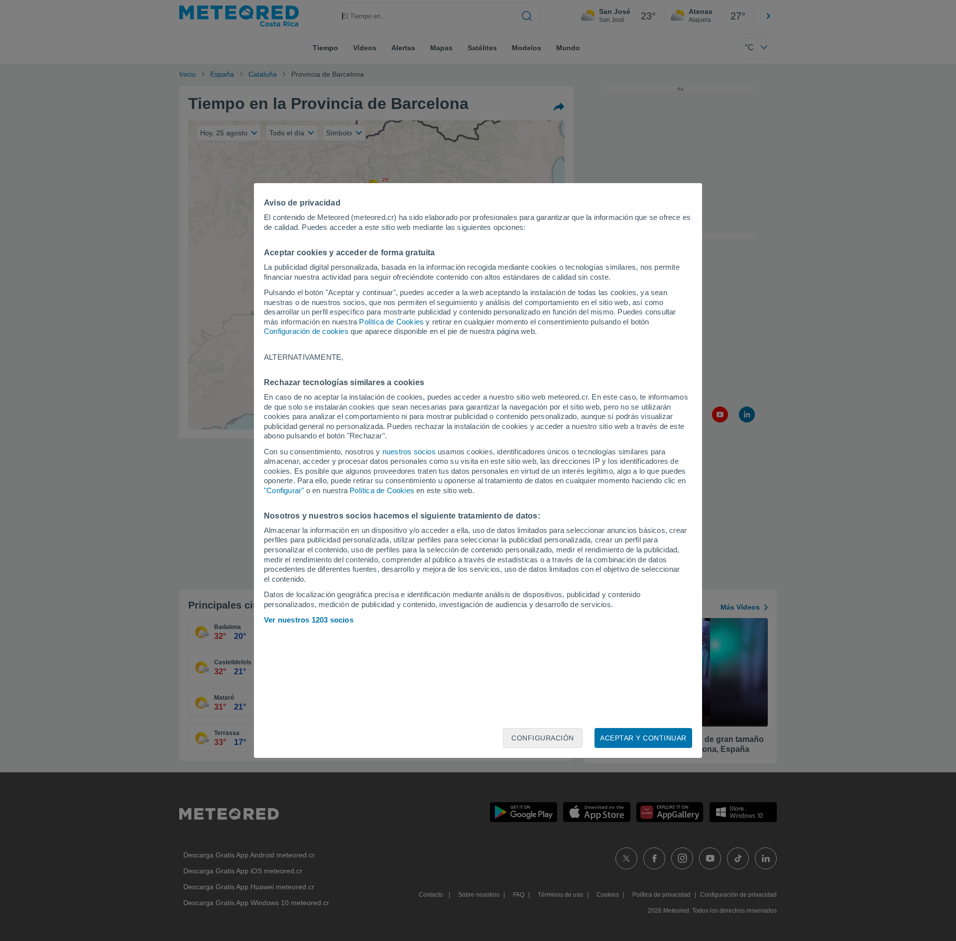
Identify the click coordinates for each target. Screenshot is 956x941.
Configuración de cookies (306, 331)
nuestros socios (409, 451)
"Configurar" (284, 490)
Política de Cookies (391, 321)
